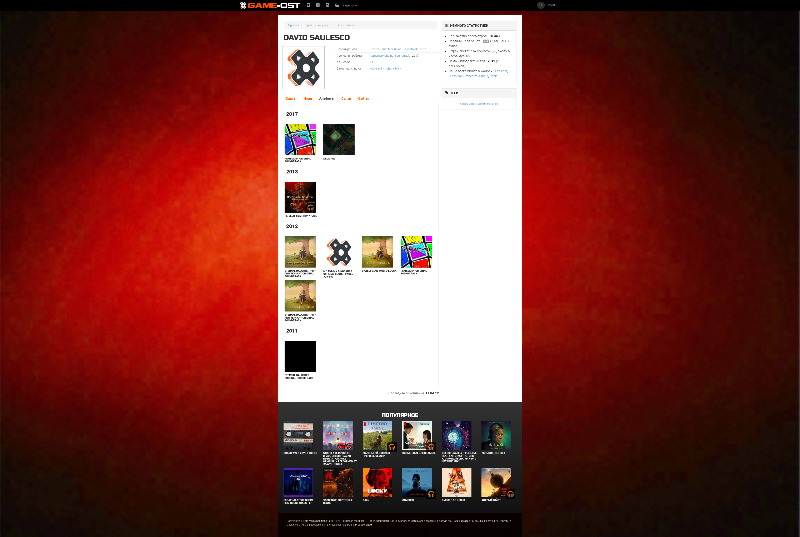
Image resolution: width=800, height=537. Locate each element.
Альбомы (326, 99)
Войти (552, 5)
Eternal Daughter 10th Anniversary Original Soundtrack (300, 273)
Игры (308, 99)
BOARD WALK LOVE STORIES (301, 453)
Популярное (400, 415)
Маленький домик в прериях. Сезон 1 (376, 454)
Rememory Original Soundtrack (390, 55)
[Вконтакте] (327, 5)
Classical (500, 71)
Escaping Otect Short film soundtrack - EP (299, 501)
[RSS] (318, 5)
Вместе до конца (453, 500)
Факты (290, 99)
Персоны (293, 25)
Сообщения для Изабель (418, 453)
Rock (493, 76)
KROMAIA (329, 158)
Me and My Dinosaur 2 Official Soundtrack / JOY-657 (338, 274)
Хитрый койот (491, 500)
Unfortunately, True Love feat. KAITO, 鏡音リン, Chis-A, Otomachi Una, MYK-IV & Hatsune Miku (459, 457)
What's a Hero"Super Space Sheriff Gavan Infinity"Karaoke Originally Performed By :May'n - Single (340, 459)
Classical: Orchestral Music (468, 76)
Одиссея (408, 500)
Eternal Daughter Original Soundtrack (394, 49)
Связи (346, 99)
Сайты (363, 99)
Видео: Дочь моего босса (379, 270)
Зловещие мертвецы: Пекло (338, 501)
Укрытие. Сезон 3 (493, 453)
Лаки (366, 500)
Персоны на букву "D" (318, 25)
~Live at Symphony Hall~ (386, 68)
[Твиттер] (308, 5)
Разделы (347, 5)
